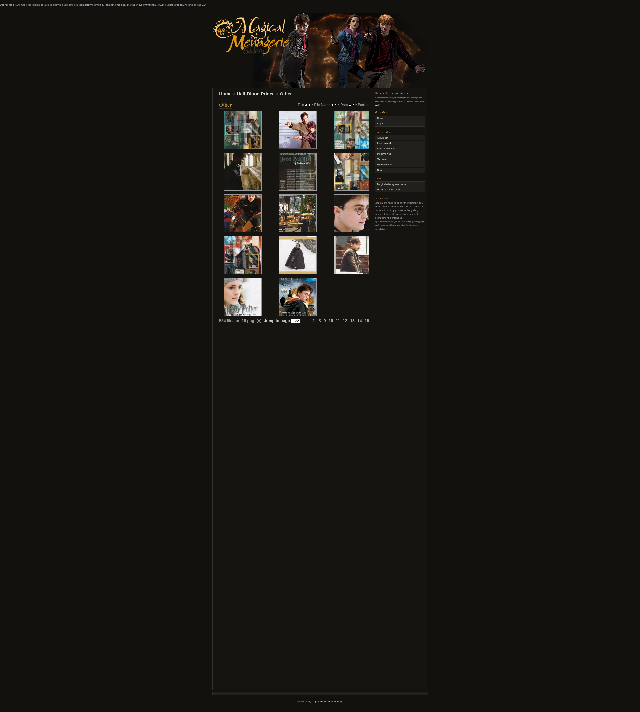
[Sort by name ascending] (333, 104)
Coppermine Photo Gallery (327, 701)
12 (345, 321)
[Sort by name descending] (336, 104)
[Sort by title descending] (309, 104)
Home (225, 93)
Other (286, 93)
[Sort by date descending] (353, 104)
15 (367, 321)
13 (352, 321)
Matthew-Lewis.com (388, 189)
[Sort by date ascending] (350, 104)
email (377, 105)
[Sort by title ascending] (306, 104)
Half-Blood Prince (256, 93)
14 (360, 321)
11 (338, 321)
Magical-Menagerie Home (391, 184)
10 (331, 321)
